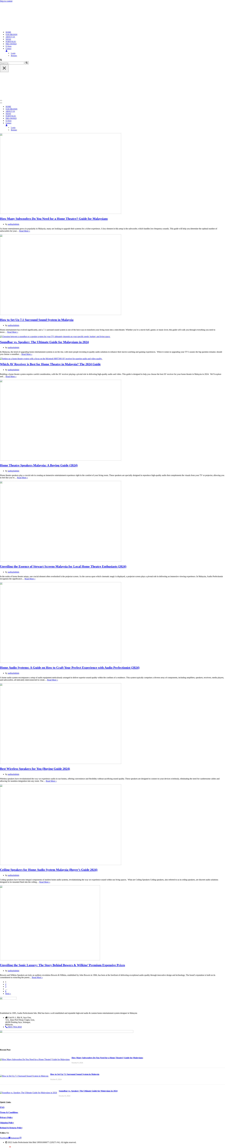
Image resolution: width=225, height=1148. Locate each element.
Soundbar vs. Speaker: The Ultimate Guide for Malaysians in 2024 (44, 342)
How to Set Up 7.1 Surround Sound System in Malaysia (36, 319)
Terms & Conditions (9, 1112)
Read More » (24, 231)
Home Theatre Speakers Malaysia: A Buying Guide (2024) (39, 465)
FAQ (2, 1107)
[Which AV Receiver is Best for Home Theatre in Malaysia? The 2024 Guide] (51, 359)
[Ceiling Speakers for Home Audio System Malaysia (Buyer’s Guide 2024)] (60, 864)
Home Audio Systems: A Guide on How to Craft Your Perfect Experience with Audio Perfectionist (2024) (69, 667)
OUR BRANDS (11, 35)
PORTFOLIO (11, 42)
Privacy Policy (6, 1117)
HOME (8, 32)
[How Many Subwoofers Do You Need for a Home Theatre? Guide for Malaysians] (60, 213)
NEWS (8, 39)
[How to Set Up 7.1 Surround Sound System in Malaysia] (60, 314)
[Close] (4, 68)
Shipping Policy (7, 1123)
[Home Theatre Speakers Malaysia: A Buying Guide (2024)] (60, 460)
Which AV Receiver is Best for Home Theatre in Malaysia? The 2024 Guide (50, 364)
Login (13, 53)
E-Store (8, 46)
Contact (8, 49)
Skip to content (6, 1)
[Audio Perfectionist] (16, 28)
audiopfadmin (13, 224)
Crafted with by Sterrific (9, 1147)
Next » (8, 993)
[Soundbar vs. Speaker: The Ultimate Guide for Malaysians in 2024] (55, 336)
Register (14, 56)
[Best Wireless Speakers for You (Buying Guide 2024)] (60, 763)
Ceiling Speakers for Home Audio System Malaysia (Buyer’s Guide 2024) (48, 869)
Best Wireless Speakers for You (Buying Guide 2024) (35, 768)
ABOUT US (10, 37)
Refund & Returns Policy (11, 1128)
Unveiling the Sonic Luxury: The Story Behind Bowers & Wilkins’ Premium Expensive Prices (62, 965)
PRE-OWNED (11, 44)
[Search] (1, 60)
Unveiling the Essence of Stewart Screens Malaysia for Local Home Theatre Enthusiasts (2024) (63, 566)
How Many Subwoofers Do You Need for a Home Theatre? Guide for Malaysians (54, 218)
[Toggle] (45, 125)
